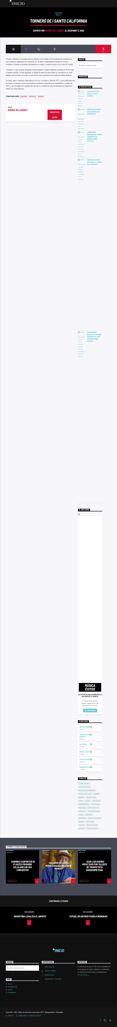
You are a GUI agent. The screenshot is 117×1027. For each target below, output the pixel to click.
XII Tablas (83, 744)
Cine (81, 801)
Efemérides (84, 804)
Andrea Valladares (54, 30)
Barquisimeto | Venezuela (53, 979)
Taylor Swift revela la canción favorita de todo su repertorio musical (94, 336)
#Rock (81, 797)
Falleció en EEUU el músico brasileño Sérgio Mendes (58, 865)
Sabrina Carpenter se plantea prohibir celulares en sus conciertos (23, 865)
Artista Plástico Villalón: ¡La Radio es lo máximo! (94, 162)
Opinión (82, 818)
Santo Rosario (84, 727)
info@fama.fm (49, 975)
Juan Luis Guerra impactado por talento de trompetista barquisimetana (94, 865)
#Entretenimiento (87, 790)
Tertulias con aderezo (84, 735)
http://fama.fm (49, 967)
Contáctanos (12, 992)
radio (41, 96)
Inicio (10, 984)
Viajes (82, 828)
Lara (81, 815)
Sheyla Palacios (12, 880)
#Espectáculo (85, 794)
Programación (12, 987)
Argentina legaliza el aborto (30, 916)
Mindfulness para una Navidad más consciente (94, 111)
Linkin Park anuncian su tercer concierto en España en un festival (94, 136)
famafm (23, 96)
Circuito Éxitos (83, 975)
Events (10, 989)
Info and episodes (90, 710)
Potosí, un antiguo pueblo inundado (88, 916)
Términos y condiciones (29, 1016)
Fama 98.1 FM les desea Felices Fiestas (93, 93)
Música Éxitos (84, 752)
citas (87, 801)
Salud (81, 825)
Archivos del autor (55, 114)
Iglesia (82, 811)
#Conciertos (84, 787)
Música (58, 15)
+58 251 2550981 (50, 971)
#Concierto (84, 783)
